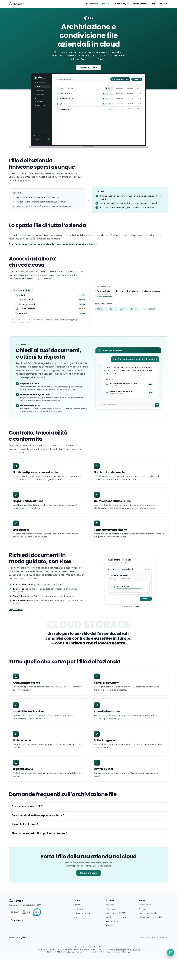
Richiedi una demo (88, 67)
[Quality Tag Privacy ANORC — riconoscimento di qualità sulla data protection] (37, 912)
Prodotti (105, 4)
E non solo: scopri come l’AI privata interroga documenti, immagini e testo (53, 244)
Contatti (163, 4)
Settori (76, 917)
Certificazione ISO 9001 (116, 913)
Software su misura (81, 913)
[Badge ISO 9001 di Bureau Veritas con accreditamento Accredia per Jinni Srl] (20, 912)
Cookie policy (144, 909)
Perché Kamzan (140, 4)
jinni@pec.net (135, 949)
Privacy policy (145, 905)
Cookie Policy (100, 952)
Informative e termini (148, 913)
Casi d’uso (110, 909)
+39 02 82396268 (119, 949)
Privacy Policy (89, 952)
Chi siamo (110, 905)
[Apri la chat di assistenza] (170, 952)
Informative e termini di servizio (118, 952)
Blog (153, 4)
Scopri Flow (16, 609)
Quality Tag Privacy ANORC (117, 917)
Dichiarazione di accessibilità (151, 917)
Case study (120, 4)
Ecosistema (92, 4)
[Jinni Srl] (24, 937)
